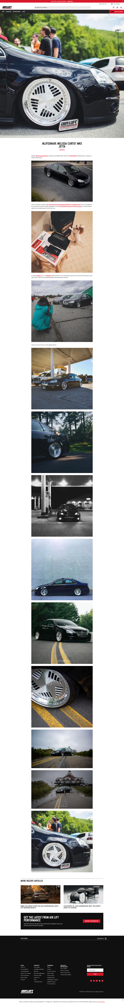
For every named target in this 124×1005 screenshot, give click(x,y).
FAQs (35, 979)
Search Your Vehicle (26, 973)
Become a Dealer (64, 970)
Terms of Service (51, 971)
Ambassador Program (52, 979)
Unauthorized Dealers (65, 974)
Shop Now (70, 1)
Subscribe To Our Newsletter (91, 921)
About (48, 967)
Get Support (37, 967)
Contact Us (36, 977)
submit (95, 974)
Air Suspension (24, 969)
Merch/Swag (24, 977)
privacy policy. (101, 1001)
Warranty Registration (39, 973)
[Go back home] (7, 7)
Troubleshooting (38, 981)
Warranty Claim (37, 975)
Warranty (36, 971)
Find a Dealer (63, 968)
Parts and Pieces (25, 975)
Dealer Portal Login (65, 972)
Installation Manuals (39, 969)
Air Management (25, 971)
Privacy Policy (50, 975)
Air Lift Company (51, 983)
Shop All (23, 967)
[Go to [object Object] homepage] (27, 991)
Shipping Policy (51, 977)
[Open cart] (121, 7)
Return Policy (50, 973)
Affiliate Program (51, 981)
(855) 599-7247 (103, 4)
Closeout (23, 979)
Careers (49, 969)
